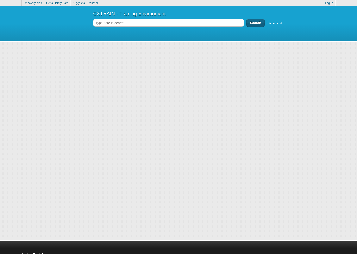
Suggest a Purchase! (85, 3)
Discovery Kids (33, 3)
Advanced (275, 23)
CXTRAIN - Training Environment (129, 13)
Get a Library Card (57, 3)
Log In (329, 3)
